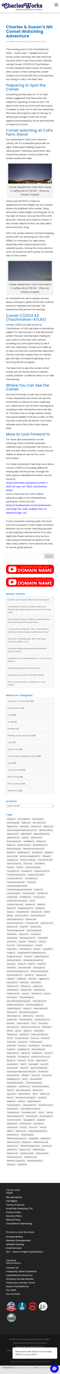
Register (25, 1053)
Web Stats (12, 1150)
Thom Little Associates (30, 1109)
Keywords (41, 975)
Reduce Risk (13, 1053)
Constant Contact (14, 878)
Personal (43, 1023)
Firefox (32, 941)
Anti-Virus (36, 826)
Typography (29, 1120)
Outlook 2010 (25, 1019)
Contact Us (12, 1267)
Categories (12, 860)
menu (25, 993)
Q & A (10, 742)
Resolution (23, 1057)
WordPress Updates (16, 1161)
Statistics (44, 1094)
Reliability (37, 1053)
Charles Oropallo (16, 41)
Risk (31, 1060)
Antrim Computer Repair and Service (22, 830)
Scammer (12, 1068)
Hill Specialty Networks (33, 960)
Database (30, 904)
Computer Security (36, 875)
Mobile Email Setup (15, 1005)
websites (46, 1146)
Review (22, 1060)
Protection (34, 1045)
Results (11, 1060)
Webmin (26, 1142)
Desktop (40, 908)
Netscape (12, 1012)
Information (24, 967)
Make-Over (12, 986)
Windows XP (42, 1153)
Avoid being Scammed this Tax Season (24, 668)
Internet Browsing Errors (17, 971)
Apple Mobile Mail (41, 834)
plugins (28, 1031)
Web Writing (39, 1150)
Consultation (31, 878)
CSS (32, 901)
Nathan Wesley (41, 1008)
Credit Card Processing (17, 901)
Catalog (46, 856)
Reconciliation (38, 1049)
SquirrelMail (24, 1094)
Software (11, 1086)
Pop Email (39, 1031)
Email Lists (35, 927)
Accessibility (24, 819)
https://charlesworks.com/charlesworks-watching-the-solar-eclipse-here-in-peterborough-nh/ (29, 509)
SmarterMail (36, 1079)
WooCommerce (14, 783)
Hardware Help (14, 960)
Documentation (38, 915)
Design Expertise (25, 908)
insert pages (39, 967)
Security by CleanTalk (24, 1367)
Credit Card (39, 897)
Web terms (25, 1150)
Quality (11, 1049)
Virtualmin (12, 1127)
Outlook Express (42, 1019)
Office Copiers (13, 1016)
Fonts (42, 941)
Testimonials (29, 1105)
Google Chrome (14, 956)
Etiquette (11, 934)
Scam (44, 1064)
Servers (36, 1075)
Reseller (11, 1057)
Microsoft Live (39, 1001)
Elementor (12, 927)
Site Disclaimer (14, 1197)
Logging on (44, 979)
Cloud (10, 867)
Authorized (36, 837)
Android (24, 826)
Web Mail (45, 1138)
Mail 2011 (36, 982)
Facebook (42, 938)
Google (11, 722)
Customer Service (15, 904)
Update (41, 1120)
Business (12, 856)
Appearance (12, 834)
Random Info (40, 41)
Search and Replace (39, 1068)
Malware (37, 986)
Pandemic (12, 728)
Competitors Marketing (19, 1223)
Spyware (11, 1094)
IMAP (31, 964)
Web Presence (40, 1142)
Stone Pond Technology (26, 1098)
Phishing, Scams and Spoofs (20, 735)
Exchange (35, 934)
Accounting (37, 819)
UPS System (25, 1124)
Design (11, 908)
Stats (10, 1098)
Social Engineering (15, 1083)
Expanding (12, 938)
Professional (36, 1042)
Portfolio (24, 1034)
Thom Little (12, 1109)
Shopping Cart (13, 1079)
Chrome (28, 863)
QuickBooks (23, 1049)
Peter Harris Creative (30, 1027)
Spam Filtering (23, 1090)
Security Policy (14, 1216)
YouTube (22, 1164)
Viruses (33, 1127)
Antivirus (48, 826)
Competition (13, 871)
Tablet (21, 1101)
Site (24, 1079)
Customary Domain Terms (20, 1282)
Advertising (13, 823)
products (22, 1042)
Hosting (11, 964)
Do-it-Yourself (21, 915)
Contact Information (16, 882)
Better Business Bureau (33, 849)
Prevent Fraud (21, 1038)
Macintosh (12, 982)
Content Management (17, 886)
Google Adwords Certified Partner (31, 953)
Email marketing (34, 930)
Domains (31, 919)
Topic (49, 1112)
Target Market (33, 1101)
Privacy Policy (13, 1212)
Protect (22, 1045)
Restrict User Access (41, 1057)
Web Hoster (13, 1135)
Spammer (37, 1090)
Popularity (12, 1034)
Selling (25, 1075)
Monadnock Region (34, 1005)
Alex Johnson (39, 823)
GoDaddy (47, 949)
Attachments (13, 837)
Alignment (12, 826)
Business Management (30, 856)
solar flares (24, 1086)
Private (45, 1038)
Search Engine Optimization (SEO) (22, 756)
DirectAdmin (23, 912)
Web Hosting (13, 777)
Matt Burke (26, 990)
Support (11, 1101)
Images (22, 964)
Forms (11, 945)
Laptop (10, 979)
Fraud (38, 945)
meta (47, 993)
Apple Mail (26, 834)
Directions (36, 912)
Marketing (12, 990)
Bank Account (24, 845)
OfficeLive (28, 1016)
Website (12, 1146)
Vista (43, 1127)
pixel (18, 1031)
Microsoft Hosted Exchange (18, 1001)
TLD (41, 1112)
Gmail (37, 949)
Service (46, 1075)
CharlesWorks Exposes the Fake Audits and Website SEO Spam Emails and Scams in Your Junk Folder (29, 609)
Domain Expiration (15, 919)
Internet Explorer (14, 975)
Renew (48, 1053)
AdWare (26, 823)
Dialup (10, 912)
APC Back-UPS (45, 830)
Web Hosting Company (17, 1138)
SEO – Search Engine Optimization (24, 1251)
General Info (25, 949)
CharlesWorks (45, 860)
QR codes (47, 1045)
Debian (41, 904)
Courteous (42, 893)
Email (10, 715)
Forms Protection (25, 945)
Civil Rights (12, 1201)
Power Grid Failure (39, 1034)
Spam (10, 763)
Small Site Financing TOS (19, 1208)
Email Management (15, 930)
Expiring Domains (27, 938)
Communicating (33, 867)
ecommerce (46, 923)
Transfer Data (46, 1116)
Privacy (35, 1038)
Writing (11, 1164)
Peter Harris (13, 1027)
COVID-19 (12, 897)
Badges (11, 845)
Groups (28, 956)
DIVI (47, 912)
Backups (41, 841)
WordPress (12, 790)
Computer (26, 871)
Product (11, 1042)
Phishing (46, 1027)
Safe (23, 1064)
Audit (25, 837)
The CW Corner (46, 1105)
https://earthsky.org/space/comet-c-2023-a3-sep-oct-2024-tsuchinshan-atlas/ (27, 486)
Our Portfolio (13, 1294)
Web (10, 1131)
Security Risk (13, 1075)
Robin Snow (41, 1060)
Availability (29, 841)
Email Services (14, 1248)
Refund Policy (13, 1219)
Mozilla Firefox (14, 1008)
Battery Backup (14, 849)
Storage (42, 1098)
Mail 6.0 (24, 982)
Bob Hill (11, 852)
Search (24, 1068)
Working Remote (34, 1161)
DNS (10, 915)
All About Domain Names (19, 1279)
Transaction (31, 1116)
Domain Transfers (15, 923)
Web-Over (21, 1131)
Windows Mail (27, 1153)
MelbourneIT (13, 993)
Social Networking (34, 1083)
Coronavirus (28, 893)
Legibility (21, 979)
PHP (10, 1031)
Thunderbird (13, 1112)
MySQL (27, 1008)
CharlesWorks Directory (19, 1275)
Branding (37, 852)
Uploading (12, 1124)
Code (20, 867)
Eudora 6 (23, 934)
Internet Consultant (39, 971)
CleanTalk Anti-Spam (48, 1367)
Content (31, 882)
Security (43, 1072)
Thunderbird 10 (29, 1112)
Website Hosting (15, 1244)
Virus (23, 1127)
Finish (22, 941)
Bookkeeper (23, 852)
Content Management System (19, 889)
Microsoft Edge (26, 997)
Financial (11, 941)
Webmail (33, 1138)
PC (34, 1023)
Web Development (38, 1131)
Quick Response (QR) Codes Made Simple (26, 675)
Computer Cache (41, 871)
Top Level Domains (15, 1116)
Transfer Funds (14, 1120)
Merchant (36, 993)
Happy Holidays (42, 956)
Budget (49, 852)
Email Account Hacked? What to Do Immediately (29, 599)
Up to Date (39, 1124)
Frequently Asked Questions (21, 1271)
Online (39, 1016)
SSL (35, 1094)
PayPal (10, 1023)
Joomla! (29, 975)
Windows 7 (12, 1153)
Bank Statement (40, 845)
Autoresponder (14, 841)
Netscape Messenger (28, 1012)
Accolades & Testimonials (19, 701)
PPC (10, 1038)
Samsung (33, 1064)
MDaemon (39, 990)
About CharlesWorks (17, 1286)
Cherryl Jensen (14, 863)
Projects (11, 1045)
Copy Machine (13, 893)
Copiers (38, 889)
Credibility (25, 897)
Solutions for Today (40, 1086)
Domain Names (14, 708)
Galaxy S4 (12, 949)
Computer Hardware (16, 875)
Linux (32, 979)
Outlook (12, 1019)
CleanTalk (40, 863)
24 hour (11, 819)
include (41, 964)
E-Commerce (32, 923)
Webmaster (13, 1142)
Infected (11, 967)
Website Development (29, 1146)
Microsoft (12, 997)
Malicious (25, 986)
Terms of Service (15, 1204)
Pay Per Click (23, 1023)
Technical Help (14, 770)
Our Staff (11, 1290)
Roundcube (12, 1064)
